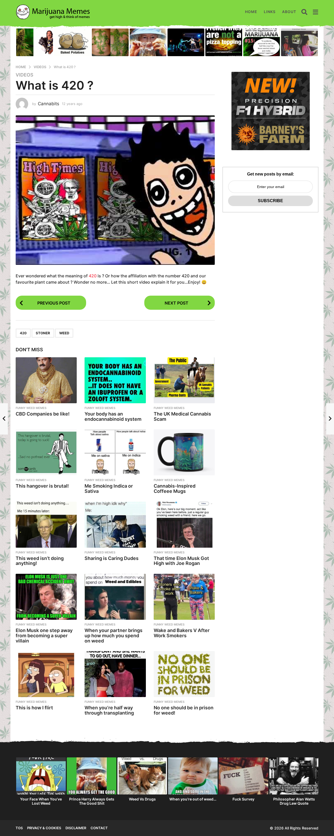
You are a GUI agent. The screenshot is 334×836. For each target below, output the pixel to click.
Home (251, 11)
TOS (19, 828)
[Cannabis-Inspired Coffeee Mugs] (184, 452)
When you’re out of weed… (192, 799)
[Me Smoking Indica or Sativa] (115, 452)
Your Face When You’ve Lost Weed (41, 801)
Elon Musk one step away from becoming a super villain (44, 636)
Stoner (43, 333)
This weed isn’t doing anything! (40, 561)
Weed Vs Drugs (142, 799)
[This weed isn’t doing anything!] (46, 525)
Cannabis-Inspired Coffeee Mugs (174, 488)
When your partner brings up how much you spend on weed (113, 636)
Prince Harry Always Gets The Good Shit (91, 801)
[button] (304, 12)
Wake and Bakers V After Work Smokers (182, 633)
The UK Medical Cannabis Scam (182, 416)
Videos (24, 75)
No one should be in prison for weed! (183, 710)
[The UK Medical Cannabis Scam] (184, 380)
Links (270, 11)
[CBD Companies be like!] (46, 380)
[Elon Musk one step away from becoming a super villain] (46, 597)
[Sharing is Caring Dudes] (115, 525)
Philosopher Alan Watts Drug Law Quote (294, 801)
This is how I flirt (34, 707)
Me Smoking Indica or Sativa (109, 488)
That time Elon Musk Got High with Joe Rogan (181, 561)
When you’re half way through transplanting (109, 710)
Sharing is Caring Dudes (112, 558)
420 (93, 275)
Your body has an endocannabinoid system (113, 416)
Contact (99, 828)
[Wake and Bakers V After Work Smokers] (184, 597)
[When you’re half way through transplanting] (115, 674)
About (289, 11)
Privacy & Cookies (44, 828)
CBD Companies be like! (43, 414)
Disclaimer (75, 828)
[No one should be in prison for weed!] (184, 674)
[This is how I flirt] (46, 674)
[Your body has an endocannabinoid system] (115, 380)
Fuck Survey (243, 799)
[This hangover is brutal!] (46, 452)
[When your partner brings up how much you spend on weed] (115, 597)
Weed (64, 333)
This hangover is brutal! (42, 486)
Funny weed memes (31, 408)
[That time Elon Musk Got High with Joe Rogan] (184, 525)
